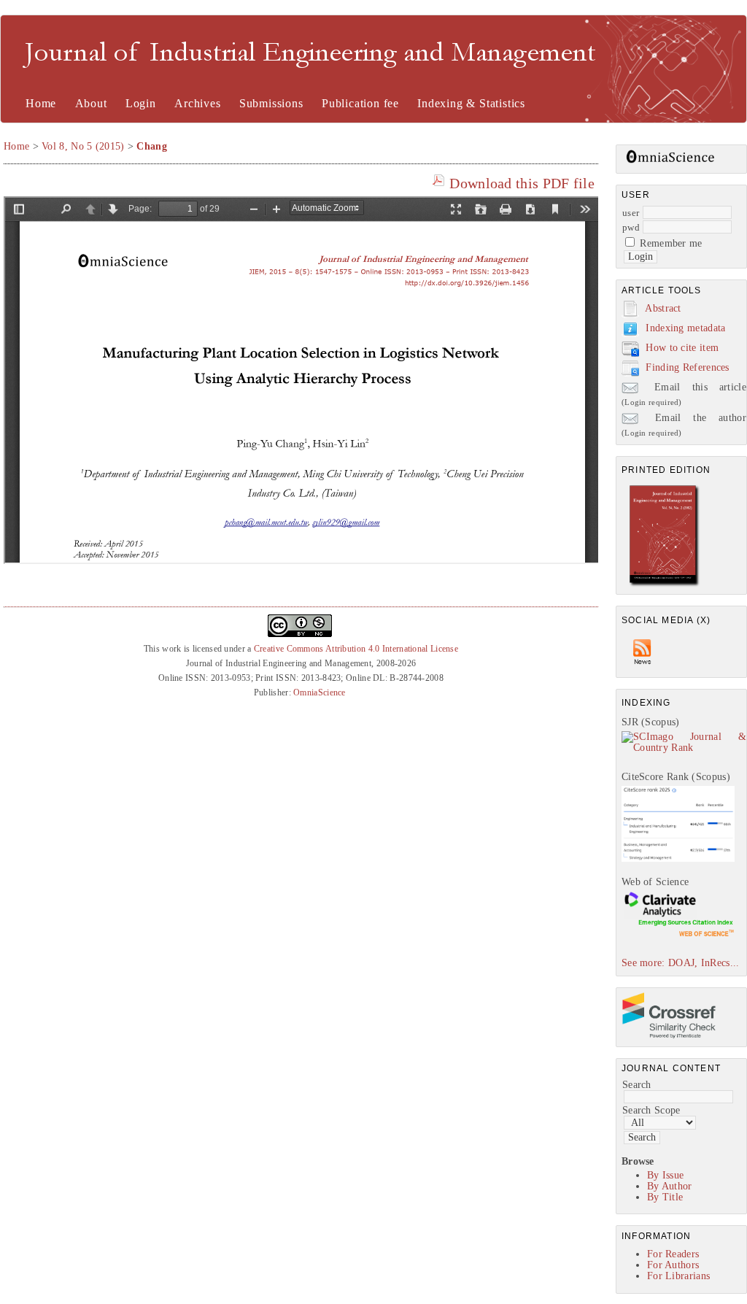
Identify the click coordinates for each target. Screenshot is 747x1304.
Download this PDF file (522, 183)
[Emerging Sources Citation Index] (678, 935)
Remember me (671, 243)
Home (41, 103)
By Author (669, 1186)
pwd (631, 227)
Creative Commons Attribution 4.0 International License (356, 649)
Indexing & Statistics (471, 103)
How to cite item (682, 347)
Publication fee (360, 103)
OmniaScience (319, 692)
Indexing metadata (685, 328)
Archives (197, 103)
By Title (665, 1197)
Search (636, 1084)
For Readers (673, 1254)
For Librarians (678, 1275)
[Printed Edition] (664, 584)
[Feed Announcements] (642, 668)
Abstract (663, 308)
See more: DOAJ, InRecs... (681, 962)
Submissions (271, 103)
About (91, 103)
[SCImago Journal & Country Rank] (684, 747)
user (630, 212)
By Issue (665, 1175)
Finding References (687, 367)
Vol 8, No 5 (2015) (83, 146)
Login (140, 103)
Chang (151, 146)
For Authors (673, 1264)
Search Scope (651, 1110)
